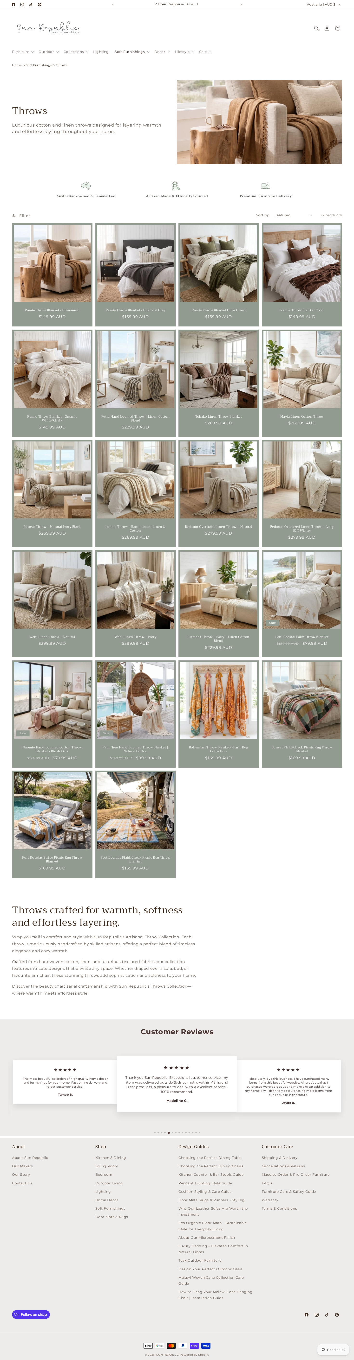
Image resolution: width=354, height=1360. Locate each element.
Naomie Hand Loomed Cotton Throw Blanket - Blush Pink (52, 749)
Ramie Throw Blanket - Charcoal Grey (135, 310)
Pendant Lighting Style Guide (205, 1183)
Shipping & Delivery (280, 1158)
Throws (62, 65)
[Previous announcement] (112, 4)
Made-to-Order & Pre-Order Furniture (296, 1174)
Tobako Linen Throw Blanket (218, 417)
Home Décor (106, 1200)
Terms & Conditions (279, 1208)
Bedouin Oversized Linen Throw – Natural (218, 527)
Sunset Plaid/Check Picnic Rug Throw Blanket (302, 749)
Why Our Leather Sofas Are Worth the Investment (213, 1211)
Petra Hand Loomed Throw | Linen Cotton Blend (135, 419)
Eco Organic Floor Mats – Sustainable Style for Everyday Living (212, 1226)
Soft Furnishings (39, 65)
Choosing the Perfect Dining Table (210, 1158)
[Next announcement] (241, 4)
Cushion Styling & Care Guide (205, 1191)
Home (17, 65)
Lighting (103, 1191)
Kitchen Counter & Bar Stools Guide (210, 1174)
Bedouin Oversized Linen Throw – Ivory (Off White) (302, 529)
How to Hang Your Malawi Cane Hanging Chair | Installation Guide (215, 1295)
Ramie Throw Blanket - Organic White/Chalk (52, 419)
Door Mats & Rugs (111, 1217)
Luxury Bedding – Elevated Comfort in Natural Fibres (213, 1249)
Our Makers (22, 1166)
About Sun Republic (30, 1158)
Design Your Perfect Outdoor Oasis (210, 1269)
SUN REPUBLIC (167, 1354)
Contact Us (22, 1183)
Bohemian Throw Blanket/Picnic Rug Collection (218, 749)
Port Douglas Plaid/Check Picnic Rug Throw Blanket (135, 860)
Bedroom (103, 1174)
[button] (22, 52)
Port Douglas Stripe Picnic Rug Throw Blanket (52, 860)
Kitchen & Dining (110, 1158)
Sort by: (263, 215)
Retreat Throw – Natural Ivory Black (52, 527)
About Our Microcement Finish (206, 1237)
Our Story (21, 1174)
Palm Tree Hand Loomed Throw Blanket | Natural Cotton (135, 749)
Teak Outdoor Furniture (199, 1260)
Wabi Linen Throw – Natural (52, 637)
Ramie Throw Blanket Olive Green (219, 310)
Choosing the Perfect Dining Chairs (210, 1166)
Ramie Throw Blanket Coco (301, 310)
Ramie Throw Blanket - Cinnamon (52, 310)
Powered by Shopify (195, 1354)
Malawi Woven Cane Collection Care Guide (211, 1280)
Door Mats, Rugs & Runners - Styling (211, 1200)
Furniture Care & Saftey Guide (289, 1191)
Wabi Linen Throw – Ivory (135, 637)
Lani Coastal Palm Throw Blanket (301, 637)
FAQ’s (267, 1183)
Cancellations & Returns (283, 1166)
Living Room (107, 1166)
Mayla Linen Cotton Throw (301, 417)
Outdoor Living (109, 1183)
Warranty (270, 1200)
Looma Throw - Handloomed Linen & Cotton (135, 529)
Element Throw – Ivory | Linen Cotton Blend (218, 639)
